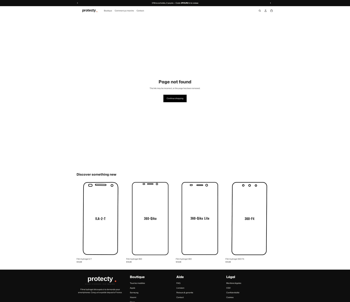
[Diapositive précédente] (78, 3)
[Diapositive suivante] (270, 3)
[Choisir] (120, 252)
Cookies (230, 297)
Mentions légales (233, 283)
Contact (180, 297)
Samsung (134, 292)
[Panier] (272, 11)
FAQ (178, 283)
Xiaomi (133, 297)
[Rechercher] (260, 11)
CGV (228, 287)
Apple (132, 287)
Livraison (180, 287)
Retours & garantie (184, 292)
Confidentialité (232, 292)
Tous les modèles (137, 283)
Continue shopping (175, 98)
